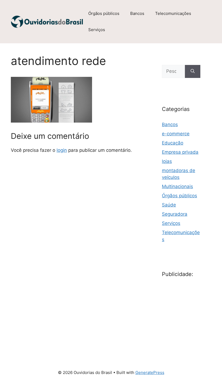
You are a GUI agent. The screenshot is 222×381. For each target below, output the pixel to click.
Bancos (137, 13)
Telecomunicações (173, 13)
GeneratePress (149, 372)
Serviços (96, 29)
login (62, 150)
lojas (167, 161)
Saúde (169, 205)
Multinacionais (177, 186)
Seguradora (174, 214)
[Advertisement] (192, 313)
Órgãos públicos (103, 13)
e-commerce (176, 133)
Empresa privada (180, 152)
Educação (172, 143)
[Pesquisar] (192, 71)
